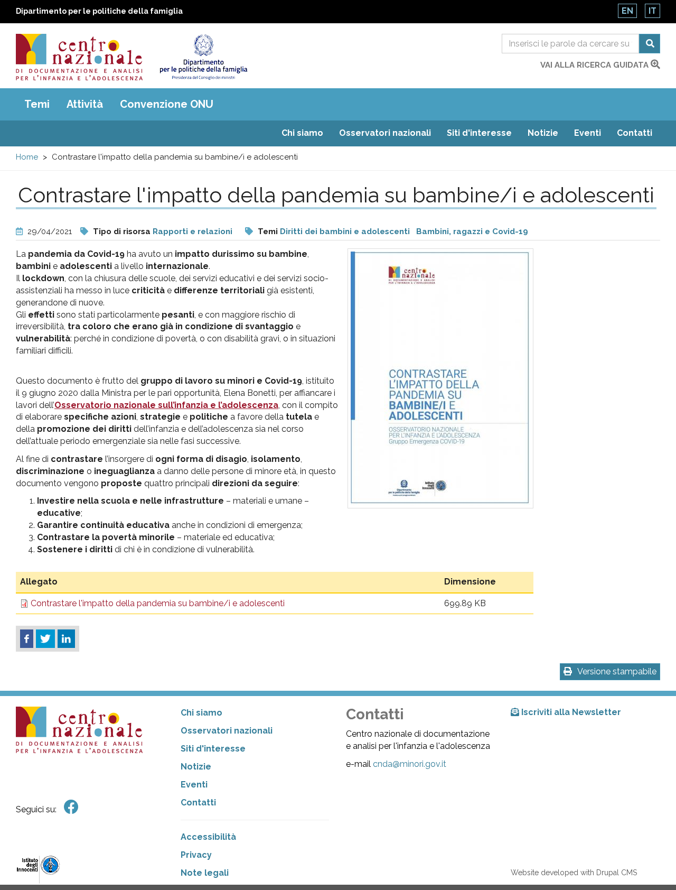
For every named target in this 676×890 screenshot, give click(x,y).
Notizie (543, 133)
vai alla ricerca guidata (595, 65)
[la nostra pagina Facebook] (71, 807)
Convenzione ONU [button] (166, 104)
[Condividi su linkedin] (66, 638)
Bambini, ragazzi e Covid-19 (472, 231)
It (652, 11)
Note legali (205, 873)
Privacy (196, 855)
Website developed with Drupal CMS (574, 872)
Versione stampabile (616, 671)
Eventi (587, 133)
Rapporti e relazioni (192, 231)
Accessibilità (208, 837)
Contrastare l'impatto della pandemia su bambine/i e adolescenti (158, 603)
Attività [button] (85, 104)
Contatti (634, 133)
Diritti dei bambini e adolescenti (345, 231)
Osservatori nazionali (385, 133)
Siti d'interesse (479, 133)
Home (27, 157)
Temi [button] (37, 104)
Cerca (649, 43)
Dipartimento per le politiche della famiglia (99, 11)
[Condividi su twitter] (45, 638)
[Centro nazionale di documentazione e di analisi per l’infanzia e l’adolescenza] (79, 57)
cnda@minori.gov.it (409, 764)
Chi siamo (302, 133)
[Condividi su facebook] (26, 638)
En (627, 11)
